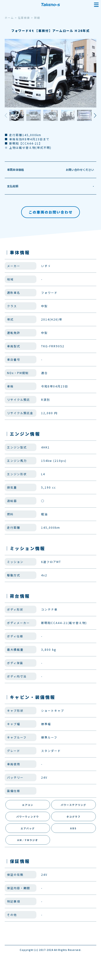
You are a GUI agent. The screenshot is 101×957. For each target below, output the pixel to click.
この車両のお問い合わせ (51, 212)
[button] (93, 115)
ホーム (9, 17)
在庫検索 (24, 17)
